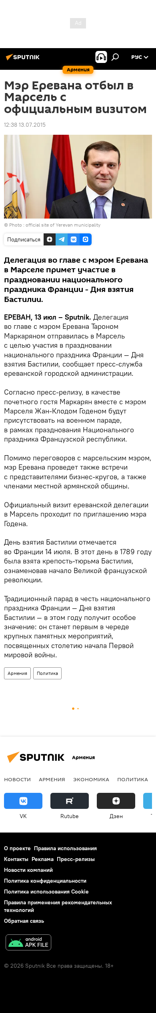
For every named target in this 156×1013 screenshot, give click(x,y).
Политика (47, 673)
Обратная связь (24, 920)
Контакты (16, 859)
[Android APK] (28, 943)
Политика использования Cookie (46, 891)
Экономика (91, 779)
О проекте (17, 848)
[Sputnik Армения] (24, 60)
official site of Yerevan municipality (63, 225)
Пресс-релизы (76, 859)
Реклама (43, 859)
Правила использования (65, 848)
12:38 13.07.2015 (25, 124)
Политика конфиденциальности (45, 880)
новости (17, 779)
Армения (17, 673)
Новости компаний (28, 869)
